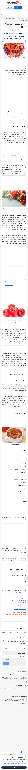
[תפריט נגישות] (2, 14)
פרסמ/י (6, 663)
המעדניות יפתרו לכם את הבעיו (11, 606)
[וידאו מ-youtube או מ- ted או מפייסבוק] (7, 660)
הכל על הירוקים (23, 598)
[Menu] (26, 2)
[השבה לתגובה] (6, 648)
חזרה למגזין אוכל (22, 20)
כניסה (18, 7)
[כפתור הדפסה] (25, 632)
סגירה (14, 767)
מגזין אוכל (21, 18)
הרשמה (10, 7)
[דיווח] (18, 632)
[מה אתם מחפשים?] (1, 2)
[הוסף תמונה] (4, 659)
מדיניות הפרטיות (5, 765)
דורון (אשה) (20, 637)
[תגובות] (11, 632)
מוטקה (25, 18)
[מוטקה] (14, 2)
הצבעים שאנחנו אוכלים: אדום (8, 18)
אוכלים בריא (17, 18)
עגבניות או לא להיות (22, 602)
